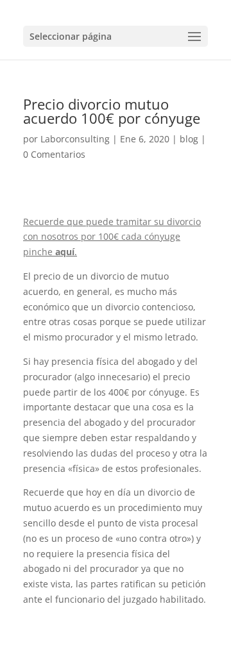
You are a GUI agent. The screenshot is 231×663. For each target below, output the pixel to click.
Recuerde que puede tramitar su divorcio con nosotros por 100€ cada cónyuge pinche (112, 236)
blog (189, 139)
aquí (64, 252)
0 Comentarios (54, 154)
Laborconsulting (75, 139)
